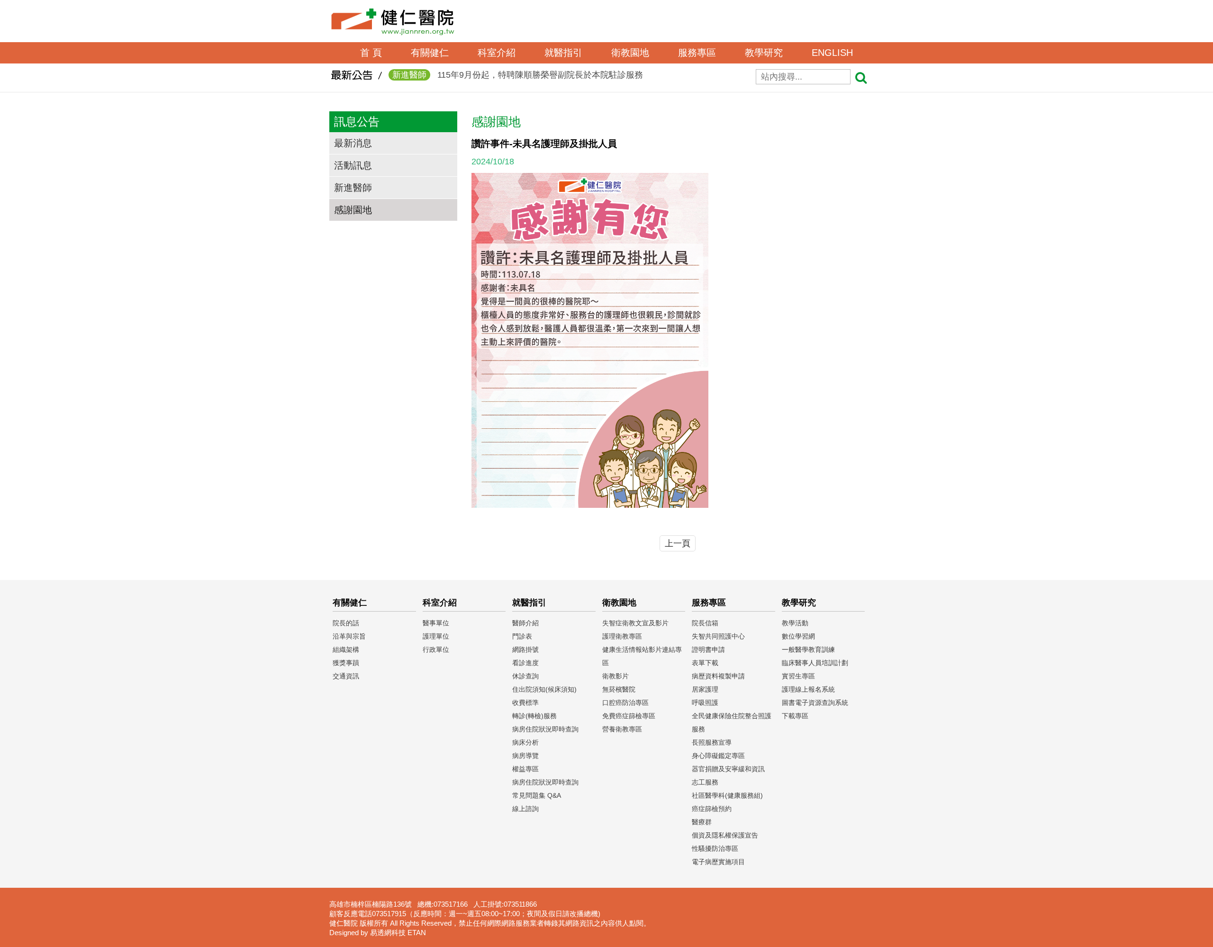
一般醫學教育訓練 (808, 649)
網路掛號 (525, 649)
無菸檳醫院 (618, 689)
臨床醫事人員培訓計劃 (815, 663)
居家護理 (705, 689)
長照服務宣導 (712, 742)
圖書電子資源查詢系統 (815, 702)
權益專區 (525, 769)
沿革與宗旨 (349, 636)
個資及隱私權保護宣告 (725, 835)
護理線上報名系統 (808, 689)
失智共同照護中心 (718, 636)
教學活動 (795, 623)
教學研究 (764, 52)
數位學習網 (798, 636)
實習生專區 (798, 676)
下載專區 (795, 716)
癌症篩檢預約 (712, 808)
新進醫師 (353, 187)
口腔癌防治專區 (625, 702)
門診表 (522, 636)
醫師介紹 (525, 623)
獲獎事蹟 (346, 663)
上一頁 (677, 543)
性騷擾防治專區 (715, 848)
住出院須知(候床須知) (544, 689)
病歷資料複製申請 (718, 676)
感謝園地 (353, 210)
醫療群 (702, 822)
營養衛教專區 (622, 729)
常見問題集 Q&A (536, 795)
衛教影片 (615, 676)
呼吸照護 (705, 702)
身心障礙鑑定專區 (718, 755)
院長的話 (346, 623)
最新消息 (353, 143)
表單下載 (705, 663)
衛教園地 (630, 52)
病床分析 (525, 742)
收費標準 (525, 702)
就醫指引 (563, 52)
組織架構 (346, 649)
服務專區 (697, 52)
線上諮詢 (525, 808)
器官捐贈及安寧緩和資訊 (728, 769)
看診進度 (525, 663)
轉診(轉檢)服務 (534, 716)
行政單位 (436, 649)
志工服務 (705, 782)
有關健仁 (430, 52)
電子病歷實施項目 (718, 862)
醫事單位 (436, 623)
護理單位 (436, 636)
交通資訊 (346, 676)
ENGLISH (832, 52)
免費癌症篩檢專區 (628, 716)
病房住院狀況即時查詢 (545, 729)
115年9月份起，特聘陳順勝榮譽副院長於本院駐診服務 (517, 75)
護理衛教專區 (622, 636)
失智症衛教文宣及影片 (635, 623)
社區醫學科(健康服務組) (727, 795)
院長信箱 (705, 623)
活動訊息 (353, 165)
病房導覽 (525, 755)
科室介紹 (497, 52)
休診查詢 (525, 676)
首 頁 (371, 52)
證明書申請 (708, 649)
